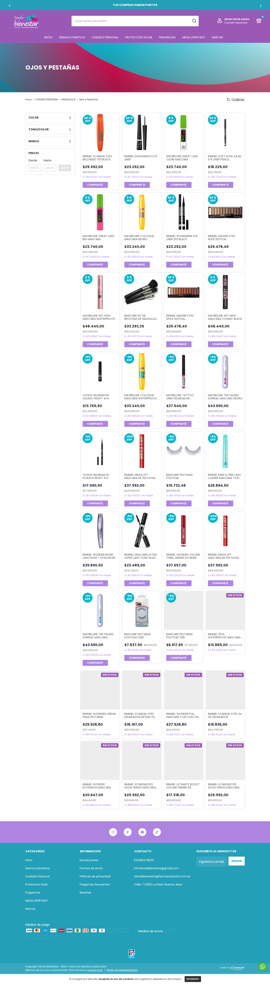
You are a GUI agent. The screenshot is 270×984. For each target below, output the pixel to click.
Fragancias (167, 37)
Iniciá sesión (241, 19)
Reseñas (85, 893)
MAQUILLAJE (68, 99)
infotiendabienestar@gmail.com (156, 868)
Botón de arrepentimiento (122, 970)
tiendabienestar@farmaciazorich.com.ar (162, 876)
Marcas (217, 37)
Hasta (47, 160)
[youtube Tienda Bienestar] (142, 832)
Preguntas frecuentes (95, 884)
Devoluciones (89, 860)
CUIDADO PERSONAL (46, 99)
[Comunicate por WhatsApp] (262, 966)
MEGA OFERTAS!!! (193, 37)
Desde (32, 160)
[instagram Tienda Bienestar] (113, 832)
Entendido (193, 978)
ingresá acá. (95, 970)
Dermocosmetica (72, 37)
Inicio (48, 37)
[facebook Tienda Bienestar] (128, 832)
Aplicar (64, 167)
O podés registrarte (235, 22)
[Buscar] (194, 20)
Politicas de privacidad (95, 876)
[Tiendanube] (232, 969)
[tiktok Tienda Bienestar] (157, 832)
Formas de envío (91, 868)
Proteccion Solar (138, 37)
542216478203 (144, 860)
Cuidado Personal (105, 37)
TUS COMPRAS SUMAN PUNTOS (135, 5)
